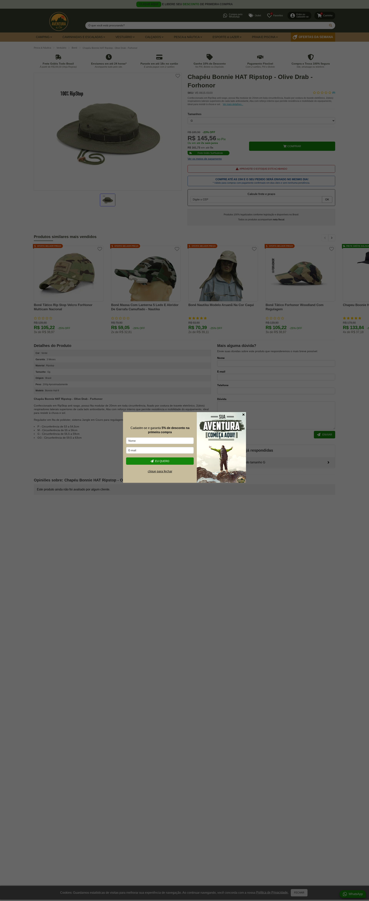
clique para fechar (160, 471)
